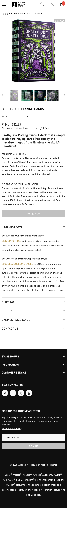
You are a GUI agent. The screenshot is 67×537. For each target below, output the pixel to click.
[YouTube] (29, 390)
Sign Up (34, 442)
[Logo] (19, 4)
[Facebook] (5, 390)
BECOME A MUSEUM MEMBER (17, 262)
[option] (33, 50)
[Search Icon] (42, 4)
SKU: (4, 116)
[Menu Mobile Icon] (4, 4)
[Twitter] (13, 390)
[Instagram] (21, 390)
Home (5, 13)
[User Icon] (52, 4)
